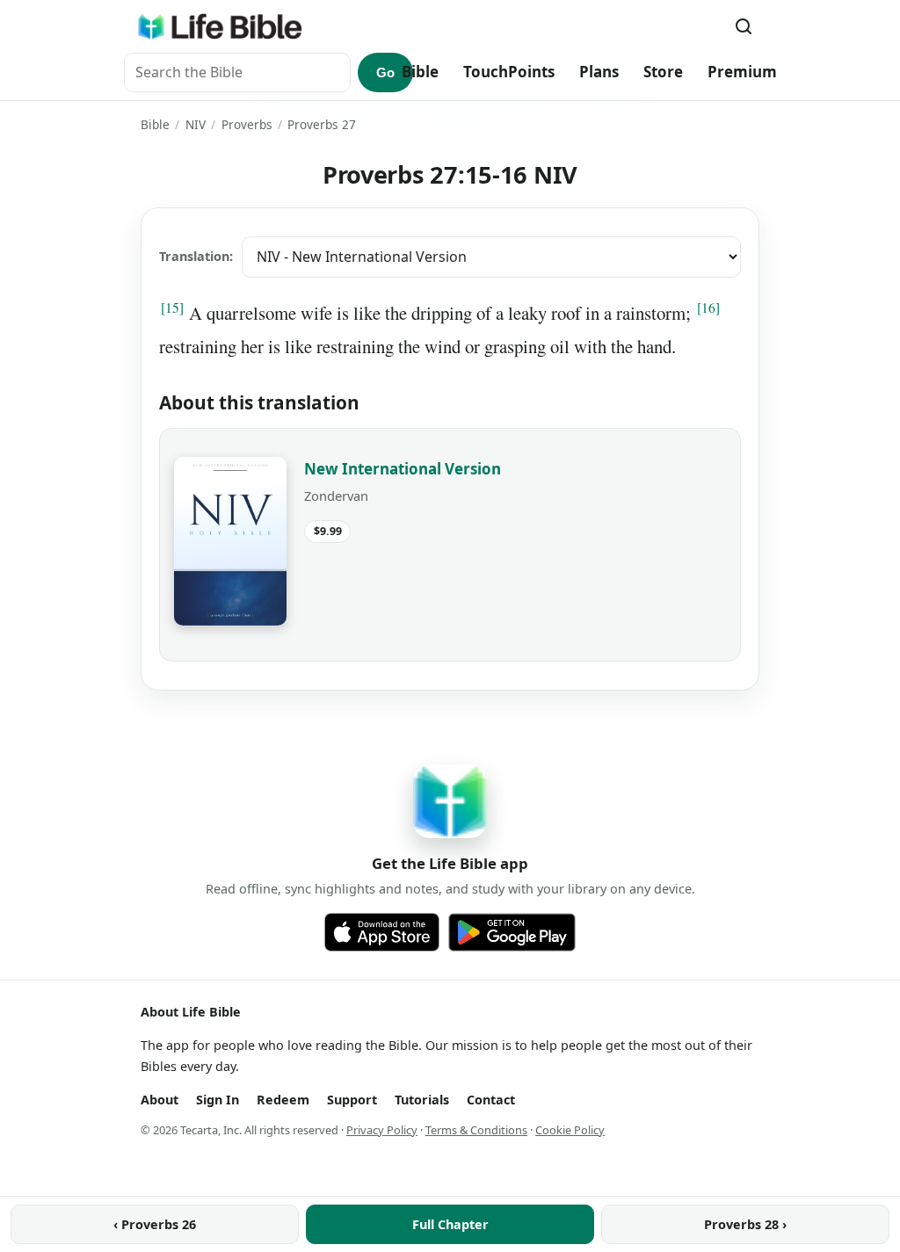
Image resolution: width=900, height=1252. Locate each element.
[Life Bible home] (219, 26)
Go (385, 72)
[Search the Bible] (743, 26)
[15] (172, 307)
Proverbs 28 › (745, 1224)
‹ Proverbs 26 (154, 1224)
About (159, 1099)
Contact (491, 1099)
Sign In (217, 1099)
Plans (599, 72)
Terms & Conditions (476, 1130)
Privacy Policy (381, 1130)
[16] (708, 307)
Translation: (196, 256)
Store (663, 72)
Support (352, 1099)
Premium (742, 72)
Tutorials (422, 1099)
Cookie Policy (570, 1130)
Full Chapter (450, 1224)
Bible (420, 72)
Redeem (283, 1099)
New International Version (402, 469)
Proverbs (246, 124)
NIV (195, 124)
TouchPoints (509, 72)
